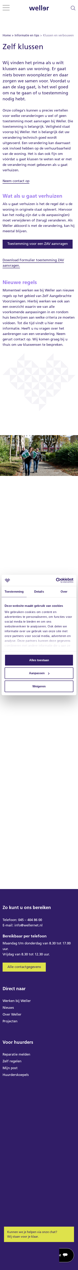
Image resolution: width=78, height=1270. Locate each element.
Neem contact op (16, 181)
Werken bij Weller (17, 1001)
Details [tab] (39, 591)
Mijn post (10, 1068)
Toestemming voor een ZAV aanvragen (37, 244)
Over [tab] (64, 591)
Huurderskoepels (16, 1075)
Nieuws (8, 1008)
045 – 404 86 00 (30, 920)
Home (7, 35)
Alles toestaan (39, 660)
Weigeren (39, 686)
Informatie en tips (27, 35)
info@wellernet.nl (28, 925)
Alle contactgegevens (24, 967)
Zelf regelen (12, 1061)
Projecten (10, 1021)
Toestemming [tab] (14, 591)
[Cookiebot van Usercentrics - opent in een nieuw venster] (56, 580)
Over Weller (12, 1014)
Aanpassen (37, 673)
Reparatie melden (16, 1054)
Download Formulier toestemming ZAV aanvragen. (33, 262)
